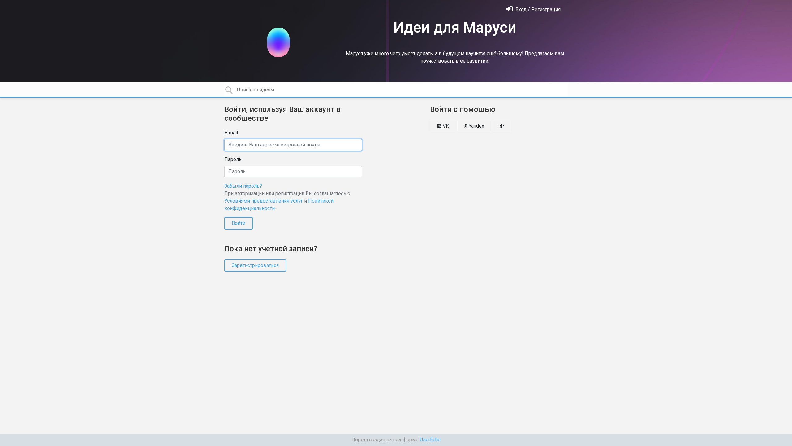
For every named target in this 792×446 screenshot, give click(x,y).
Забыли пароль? (243, 186)
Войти (238, 223)
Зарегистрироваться (255, 265)
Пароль (233, 159)
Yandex (474, 126)
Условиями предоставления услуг (263, 201)
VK (445, 126)
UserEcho (430, 440)
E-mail (231, 133)
